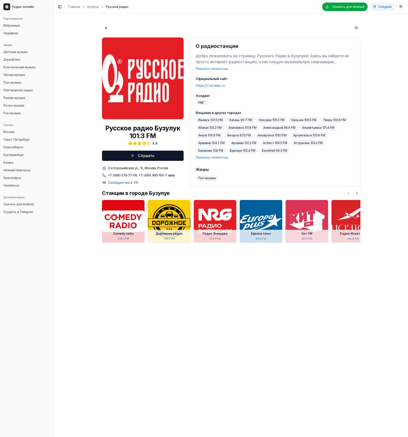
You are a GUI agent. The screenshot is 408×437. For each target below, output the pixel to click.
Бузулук (93, 7)
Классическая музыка (19, 67)
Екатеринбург (13, 155)
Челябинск (11, 185)
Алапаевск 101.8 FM (242, 127)
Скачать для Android (18, 204)
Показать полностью (212, 68)
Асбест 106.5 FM (275, 143)
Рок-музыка (12, 113)
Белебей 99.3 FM (274, 150)
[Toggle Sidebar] (54, 218)
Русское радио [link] (117, 7)
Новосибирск (13, 147)
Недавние (10, 33)
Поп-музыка (12, 82)
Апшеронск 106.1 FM (272, 135)
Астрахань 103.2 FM (308, 143)
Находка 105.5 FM (272, 120)
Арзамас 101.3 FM (243, 143)
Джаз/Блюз (11, 59)
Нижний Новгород (16, 170)
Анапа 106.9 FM (209, 135)
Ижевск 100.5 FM (210, 120)
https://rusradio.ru (210, 85)
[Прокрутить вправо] (357, 193)
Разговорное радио (18, 90)
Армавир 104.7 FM (211, 143)
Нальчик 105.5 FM (303, 120)
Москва (8, 132)
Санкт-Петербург (16, 139)
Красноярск (12, 178)
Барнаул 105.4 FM (242, 150)
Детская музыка (15, 52)
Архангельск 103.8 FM (309, 135)
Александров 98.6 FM (279, 127)
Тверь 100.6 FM (334, 120)
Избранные (11, 25)
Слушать (146, 155)
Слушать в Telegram (18, 212)
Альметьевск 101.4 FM (318, 127)
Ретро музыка (13, 105)
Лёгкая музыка (14, 75)
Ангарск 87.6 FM (239, 135)
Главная (74, 7)
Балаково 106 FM (210, 150)
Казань (8, 162)
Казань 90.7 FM (241, 120)
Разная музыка (14, 98)
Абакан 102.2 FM (210, 127)
